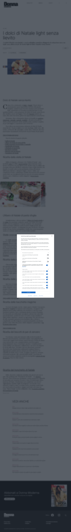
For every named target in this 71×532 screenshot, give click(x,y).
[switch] (47, 255)
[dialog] (35, 266)
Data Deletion (30, 295)
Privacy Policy (41, 295)
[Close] (52, 236)
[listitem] (35, 252)
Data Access (35, 295)
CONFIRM (28, 292)
